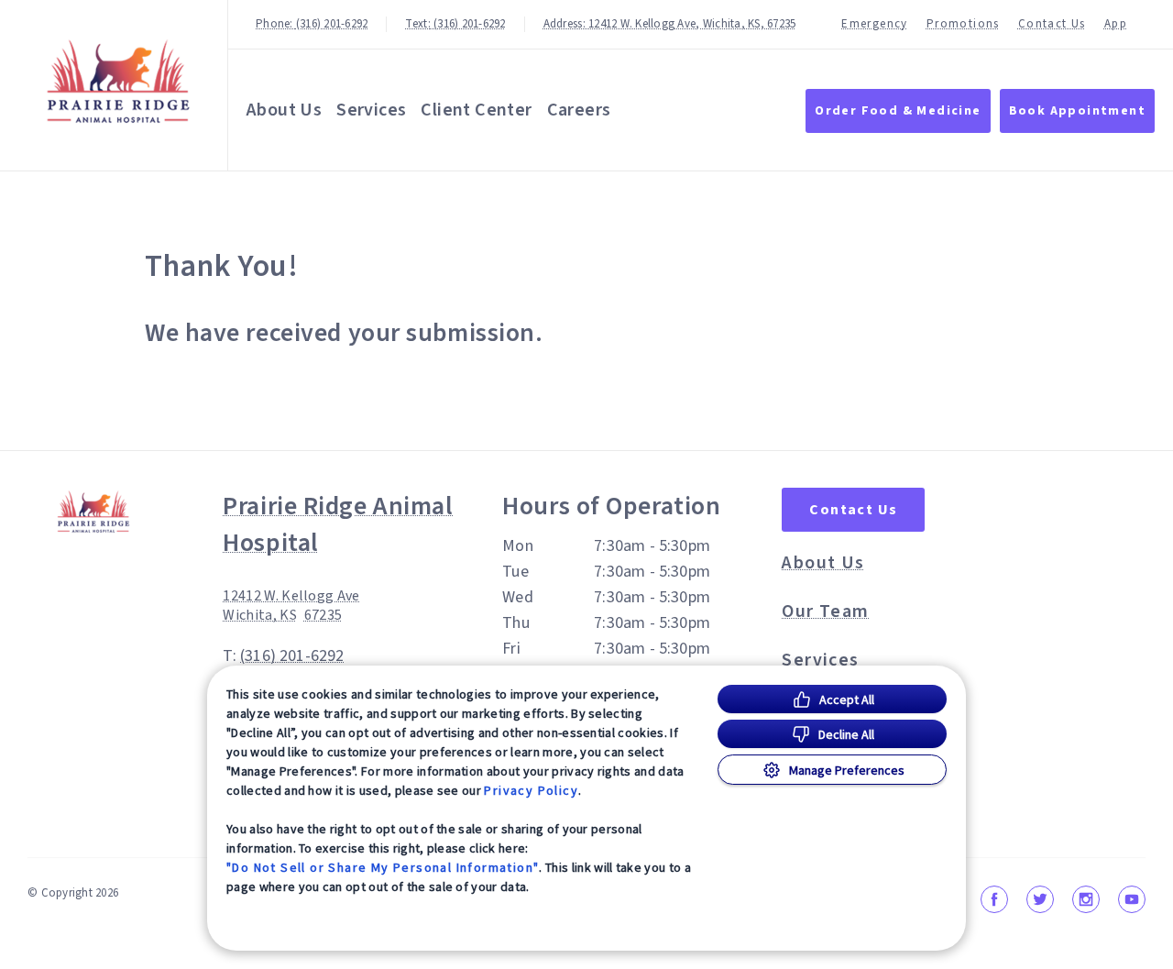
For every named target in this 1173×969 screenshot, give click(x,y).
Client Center (476, 110)
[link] (118, 81)
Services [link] (371, 110)
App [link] (1115, 24)
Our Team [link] (825, 611)
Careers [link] (579, 110)
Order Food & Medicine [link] (898, 111)
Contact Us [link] (1052, 24)
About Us (284, 110)
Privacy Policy (531, 790)
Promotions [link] (963, 24)
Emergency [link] (874, 24)
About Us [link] (823, 563)
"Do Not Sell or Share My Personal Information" (382, 867)
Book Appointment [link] (1077, 111)
